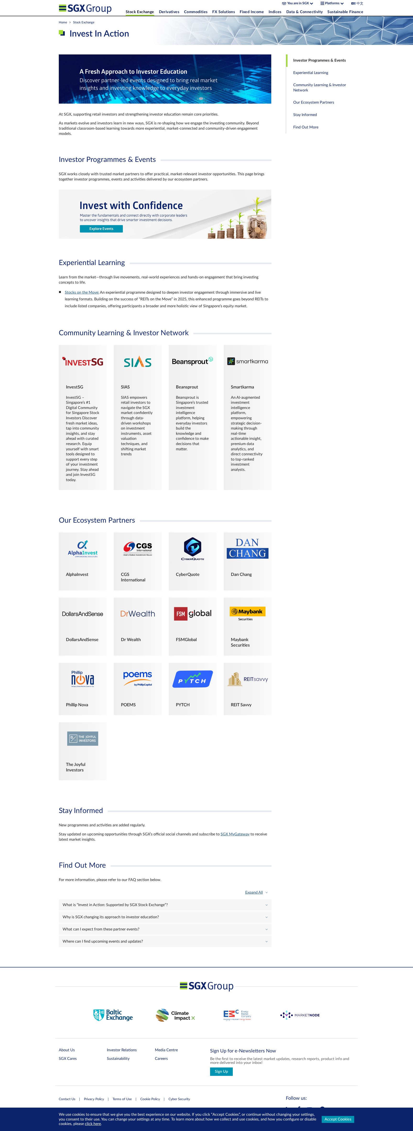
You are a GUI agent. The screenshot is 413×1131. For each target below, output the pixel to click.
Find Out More (305, 127)
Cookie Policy (150, 1099)
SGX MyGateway (235, 834)
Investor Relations (122, 1050)
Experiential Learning (310, 73)
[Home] (91, 8)
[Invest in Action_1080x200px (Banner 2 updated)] (165, 237)
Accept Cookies (338, 1119)
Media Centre (166, 1050)
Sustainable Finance (345, 12)
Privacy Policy (94, 1099)
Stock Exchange (140, 12)
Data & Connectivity (304, 12)
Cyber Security (179, 1099)
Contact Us (67, 1099)
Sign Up (221, 1071)
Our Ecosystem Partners (313, 102)
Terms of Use (122, 1099)
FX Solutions (223, 12)
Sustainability (118, 1059)
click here (93, 1124)
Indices (275, 12)
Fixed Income (252, 12)
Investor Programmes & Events (319, 60)
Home (63, 22)
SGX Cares (68, 1059)
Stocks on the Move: (82, 292)
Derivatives (169, 12)
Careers (161, 1059)
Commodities (195, 12)
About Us (67, 1050)
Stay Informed (305, 115)
